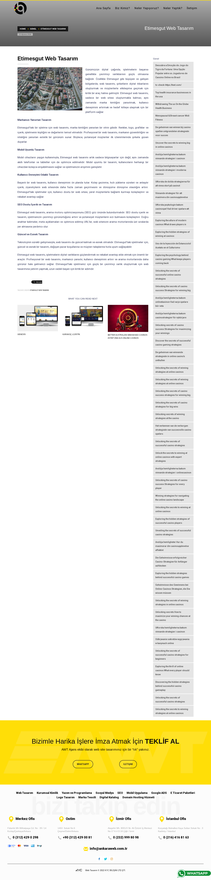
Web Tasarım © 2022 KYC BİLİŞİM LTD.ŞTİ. (105, 870)
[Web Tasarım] (79, 870)
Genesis (21, 334)
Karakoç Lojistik (71, 334)
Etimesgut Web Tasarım (39, 290)
